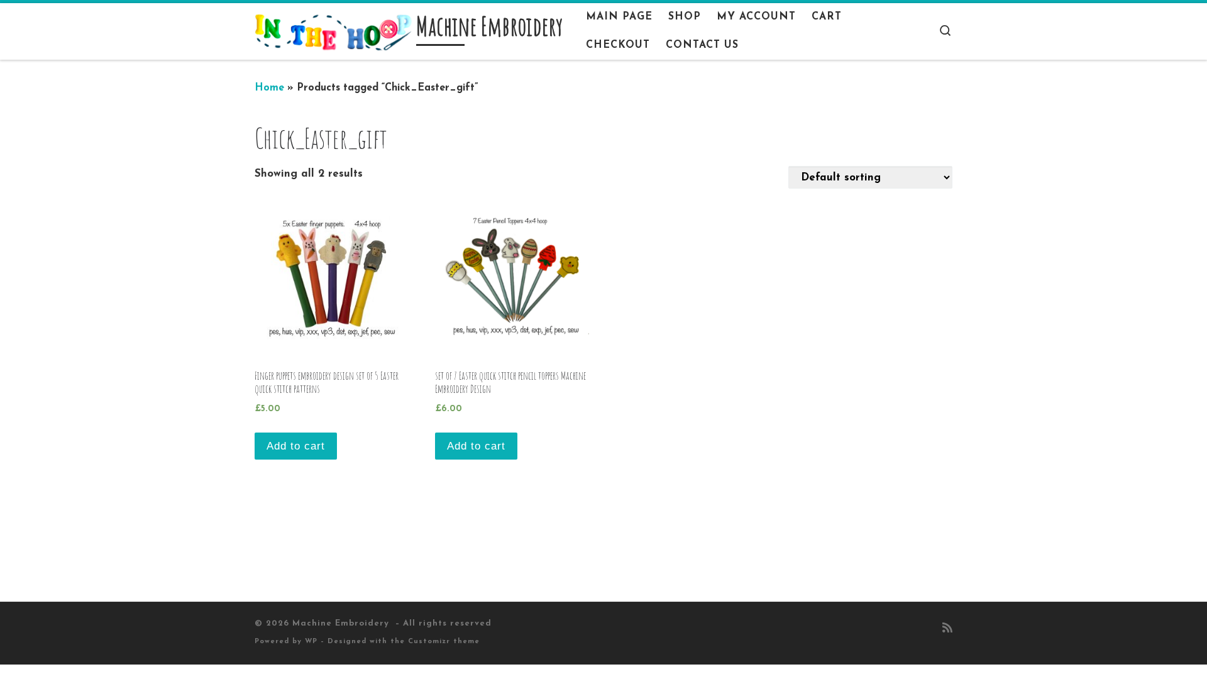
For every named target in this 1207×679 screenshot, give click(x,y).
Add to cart (296, 446)
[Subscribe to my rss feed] (947, 629)
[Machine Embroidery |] (333, 31)
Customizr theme (444, 641)
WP (311, 641)
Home (269, 88)
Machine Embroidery (342, 623)
